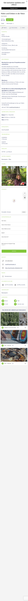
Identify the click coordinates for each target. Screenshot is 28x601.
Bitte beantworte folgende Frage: (8, 244)
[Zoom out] (25, 195)
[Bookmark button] (25, 328)
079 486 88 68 (9, 260)
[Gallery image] (14, 176)
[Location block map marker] (14, 200)
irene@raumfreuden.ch (14, 107)
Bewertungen (10, 23)
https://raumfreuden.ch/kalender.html (13, 268)
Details (2, 23)
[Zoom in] (25, 193)
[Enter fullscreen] (25, 198)
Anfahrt (23, 212)
